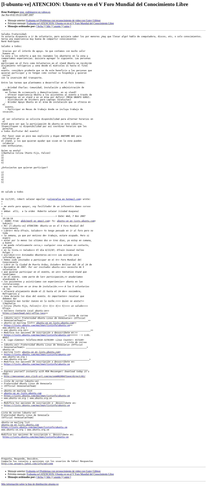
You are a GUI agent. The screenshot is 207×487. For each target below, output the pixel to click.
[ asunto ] (57, 26)
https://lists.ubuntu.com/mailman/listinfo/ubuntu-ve (37, 325)
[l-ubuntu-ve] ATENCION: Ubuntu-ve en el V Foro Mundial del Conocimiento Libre (70, 23)
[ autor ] (67, 26)
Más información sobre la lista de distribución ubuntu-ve (30, 484)
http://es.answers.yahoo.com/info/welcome (27, 463)
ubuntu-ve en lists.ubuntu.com (75, 221)
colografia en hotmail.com (64, 199)
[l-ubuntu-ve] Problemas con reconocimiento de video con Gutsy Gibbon (63, 20)
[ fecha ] (40, 26)
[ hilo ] (48, 26)
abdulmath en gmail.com (35, 221)
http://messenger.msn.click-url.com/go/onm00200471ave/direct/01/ (44, 376)
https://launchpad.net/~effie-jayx (24, 313)
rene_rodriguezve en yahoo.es (35, 12)
